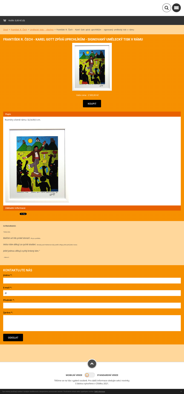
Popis (8, 114)
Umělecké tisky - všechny (42, 29)
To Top (92, 364)
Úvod (5, 29)
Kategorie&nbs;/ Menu (176, 7)
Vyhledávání (166, 7)
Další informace (99, 391)
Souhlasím (181, 391)
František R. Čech (19, 29)
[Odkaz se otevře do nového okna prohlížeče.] (92, 90)
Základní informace (15, 208)
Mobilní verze (74, 375)
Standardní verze (107, 375)
